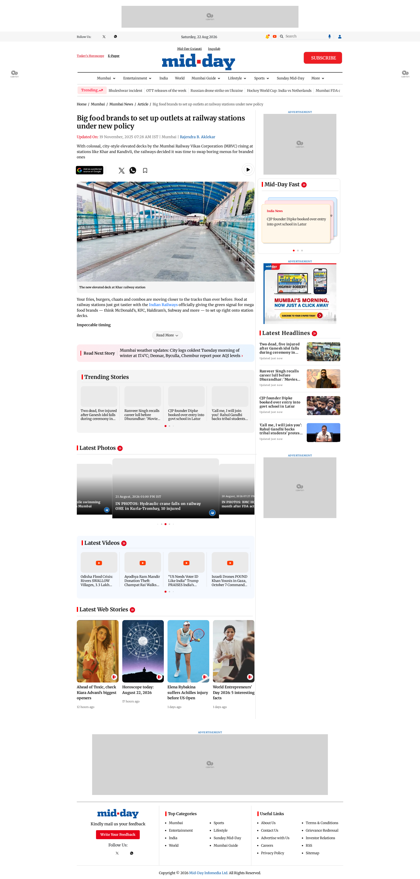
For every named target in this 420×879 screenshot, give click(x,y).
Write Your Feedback (117, 834)
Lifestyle (235, 78)
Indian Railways (163, 304)
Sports (259, 78)
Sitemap (312, 853)
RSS (309, 845)
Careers (267, 845)
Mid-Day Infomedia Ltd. (208, 873)
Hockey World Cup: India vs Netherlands (279, 90)
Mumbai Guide (204, 78)
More (315, 78)
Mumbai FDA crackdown (336, 90)
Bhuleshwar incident (125, 90)
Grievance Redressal (322, 830)
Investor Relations (320, 838)
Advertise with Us (275, 838)
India (163, 78)
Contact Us (269, 830)
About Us (268, 823)
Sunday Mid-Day (290, 78)
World (179, 78)
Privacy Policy (272, 853)
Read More (165, 335)
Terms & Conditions (322, 823)
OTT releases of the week (166, 90)
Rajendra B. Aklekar (197, 137)
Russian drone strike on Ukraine (217, 90)
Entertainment (135, 78)
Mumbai (104, 78)
